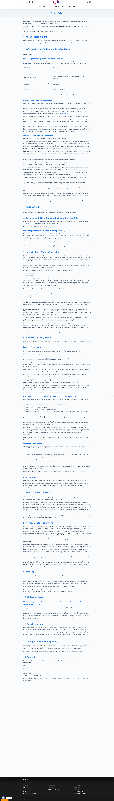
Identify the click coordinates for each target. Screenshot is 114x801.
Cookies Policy (77, 789)
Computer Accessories (53, 789)
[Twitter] (26, 2)
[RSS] (32, 2)
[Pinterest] (27, 779)
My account (26, 791)
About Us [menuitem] (57, 6)
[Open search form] (87, 2)
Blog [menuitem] (50, 6)
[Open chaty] (3, 798)
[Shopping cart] (90, 2)
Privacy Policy (77, 787)
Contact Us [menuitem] (64, 6)
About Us (25, 787)
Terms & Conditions (78, 791)
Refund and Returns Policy (29, 793)
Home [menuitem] (39, 6)
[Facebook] (24, 2)
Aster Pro (50, 787)
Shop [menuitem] (44, 6)
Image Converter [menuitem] (72, 6)
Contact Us (25, 789)
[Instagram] (29, 2)
